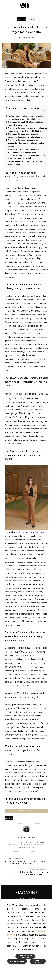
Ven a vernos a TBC (26, 810)
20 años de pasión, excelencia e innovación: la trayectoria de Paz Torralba (27, 156)
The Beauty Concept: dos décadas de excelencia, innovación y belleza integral (25, 135)
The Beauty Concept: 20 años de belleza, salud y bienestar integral (25, 123)
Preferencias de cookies (25, 956)
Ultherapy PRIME (13, 735)
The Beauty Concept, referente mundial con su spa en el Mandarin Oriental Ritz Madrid (27, 129)
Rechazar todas (17, 961)
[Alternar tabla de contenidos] (44, 112)
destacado (9, 818)
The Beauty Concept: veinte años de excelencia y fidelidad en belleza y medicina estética (26, 143)
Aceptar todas (37, 961)
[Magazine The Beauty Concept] (26, 8)
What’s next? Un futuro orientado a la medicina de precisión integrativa (23, 150)
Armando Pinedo (28, 38)
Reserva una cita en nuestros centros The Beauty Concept (25, 162)
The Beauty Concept (35, 203)
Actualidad (22, 19)
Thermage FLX (31, 735)
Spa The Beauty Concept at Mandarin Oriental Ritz (23, 415)
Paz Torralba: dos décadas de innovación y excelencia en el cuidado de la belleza (26, 117)
